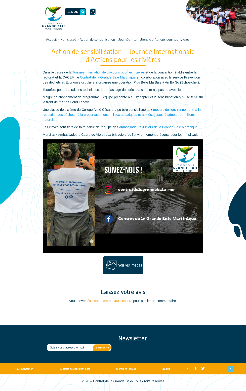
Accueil (51, 40)
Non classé (68, 40)
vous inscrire (122, 301)
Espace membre (92, 11)
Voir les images (130, 265)
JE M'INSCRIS (102, 347)
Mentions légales (126, 368)
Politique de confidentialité (74, 368)
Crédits (166, 368)
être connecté (97, 301)
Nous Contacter (24, 368)
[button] (72, 11)
